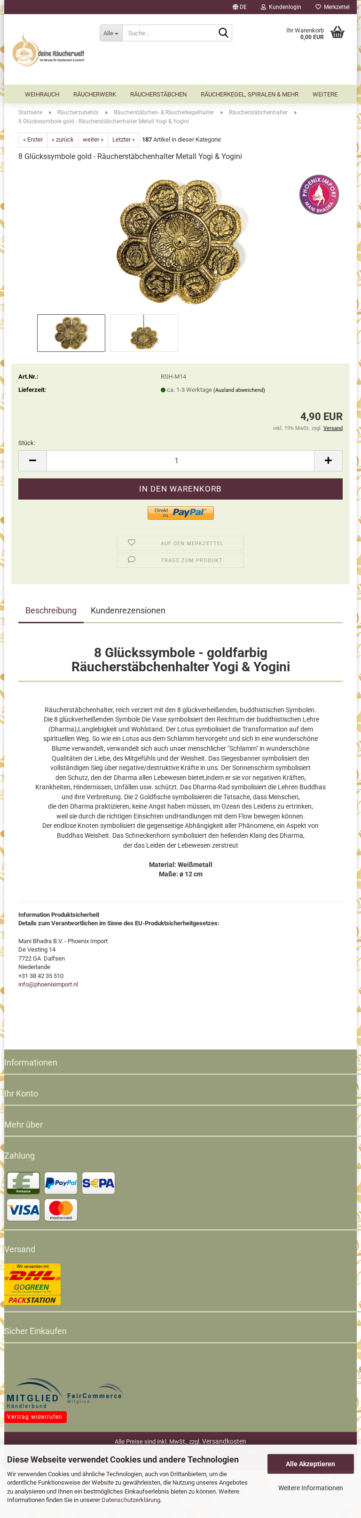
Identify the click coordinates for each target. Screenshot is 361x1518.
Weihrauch (42, 94)
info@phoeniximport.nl (48, 984)
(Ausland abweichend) (239, 390)
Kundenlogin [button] (283, 7)
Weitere (325, 94)
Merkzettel (335, 7)
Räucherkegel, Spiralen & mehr (249, 94)
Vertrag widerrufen (35, 1417)
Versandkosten (224, 1441)
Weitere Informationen (310, 1488)
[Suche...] (223, 33)
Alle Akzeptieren (310, 1464)
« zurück (63, 139)
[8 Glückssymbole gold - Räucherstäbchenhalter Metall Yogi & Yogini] (180, 240)
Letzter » (123, 139)
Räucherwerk (94, 94)
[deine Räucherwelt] (48, 49)
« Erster (33, 139)
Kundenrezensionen (128, 610)
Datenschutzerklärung (131, 1499)
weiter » (93, 139)
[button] (240, 7)
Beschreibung (51, 610)
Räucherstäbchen (158, 94)
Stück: (26, 442)
